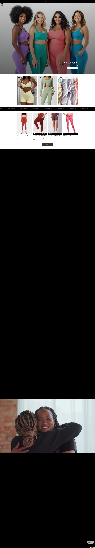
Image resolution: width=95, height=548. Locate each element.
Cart (93, 4)
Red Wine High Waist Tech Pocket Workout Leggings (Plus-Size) (40, 137)
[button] (76, 127)
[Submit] (86, 5)
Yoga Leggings (37, 7)
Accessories (51, 7)
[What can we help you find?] (77, 5)
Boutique (57, 7)
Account (90, 4)
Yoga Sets (44, 7)
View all (47, 144)
